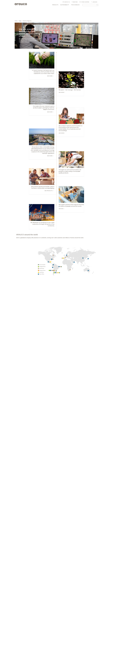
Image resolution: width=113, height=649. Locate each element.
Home (16, 20)
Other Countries (85, 1)
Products (55, 4)
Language (94, 1)
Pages (20, 20)
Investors (75, 1)
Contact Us (67, 1)
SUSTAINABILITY (64, 4)
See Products (48, 190)
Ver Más (61, 208)
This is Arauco (75, 4)
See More (49, 76)
